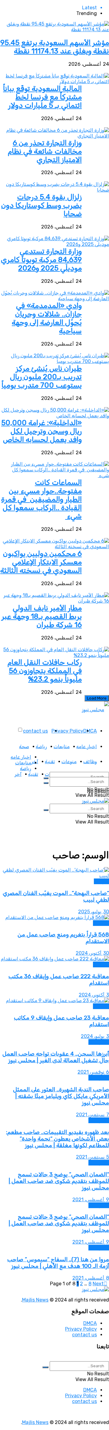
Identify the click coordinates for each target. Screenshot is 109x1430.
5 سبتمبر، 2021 (92, 1157)
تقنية (50, 761)
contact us (35, 731)
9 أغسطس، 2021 (90, 1199)
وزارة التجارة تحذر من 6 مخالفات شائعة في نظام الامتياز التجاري (45, 151)
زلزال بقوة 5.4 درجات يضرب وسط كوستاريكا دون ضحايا (41, 205)
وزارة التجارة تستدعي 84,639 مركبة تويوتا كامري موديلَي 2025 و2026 (41, 259)
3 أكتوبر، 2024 (94, 995)
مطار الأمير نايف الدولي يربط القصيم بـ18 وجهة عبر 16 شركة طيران (42, 616)
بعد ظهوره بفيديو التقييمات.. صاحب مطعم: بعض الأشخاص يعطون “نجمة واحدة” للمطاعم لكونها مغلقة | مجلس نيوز (57, 1139)
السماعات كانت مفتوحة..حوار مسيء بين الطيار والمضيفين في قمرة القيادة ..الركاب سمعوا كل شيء (41, 499)
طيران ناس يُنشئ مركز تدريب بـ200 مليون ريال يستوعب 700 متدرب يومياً (42, 376)
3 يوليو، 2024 (95, 1036)
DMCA (90, 731)
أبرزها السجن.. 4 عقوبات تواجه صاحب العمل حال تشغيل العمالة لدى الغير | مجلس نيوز (55, 1057)
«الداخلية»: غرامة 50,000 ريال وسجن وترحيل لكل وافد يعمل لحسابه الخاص (41, 431)
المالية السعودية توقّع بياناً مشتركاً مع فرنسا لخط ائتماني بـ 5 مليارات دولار (42, 97)
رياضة (41, 746)
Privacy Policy (67, 731)
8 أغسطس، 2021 (90, 1278)
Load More (97, 698)
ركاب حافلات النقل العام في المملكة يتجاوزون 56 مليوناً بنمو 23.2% (45, 670)
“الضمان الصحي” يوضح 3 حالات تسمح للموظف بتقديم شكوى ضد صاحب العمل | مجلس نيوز (59, 1181)
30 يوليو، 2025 (93, 912)
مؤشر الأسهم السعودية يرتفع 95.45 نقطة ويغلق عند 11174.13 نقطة (54, 46)
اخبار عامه (86, 746)
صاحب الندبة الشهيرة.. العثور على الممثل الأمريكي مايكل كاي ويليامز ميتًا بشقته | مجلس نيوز (61, 1096)
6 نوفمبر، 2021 (93, 1072)
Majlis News (35, 1300)
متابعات (62, 746)
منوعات (69, 761)
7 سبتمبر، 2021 (92, 1114)
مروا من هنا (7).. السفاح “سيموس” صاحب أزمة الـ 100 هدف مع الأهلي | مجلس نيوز (58, 1262)
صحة (24, 746)
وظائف (90, 761)
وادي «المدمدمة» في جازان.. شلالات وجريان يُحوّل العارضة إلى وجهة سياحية (47, 318)
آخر (18, 774)
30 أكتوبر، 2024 (92, 953)
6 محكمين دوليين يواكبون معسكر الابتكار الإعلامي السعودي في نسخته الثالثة (41, 562)
